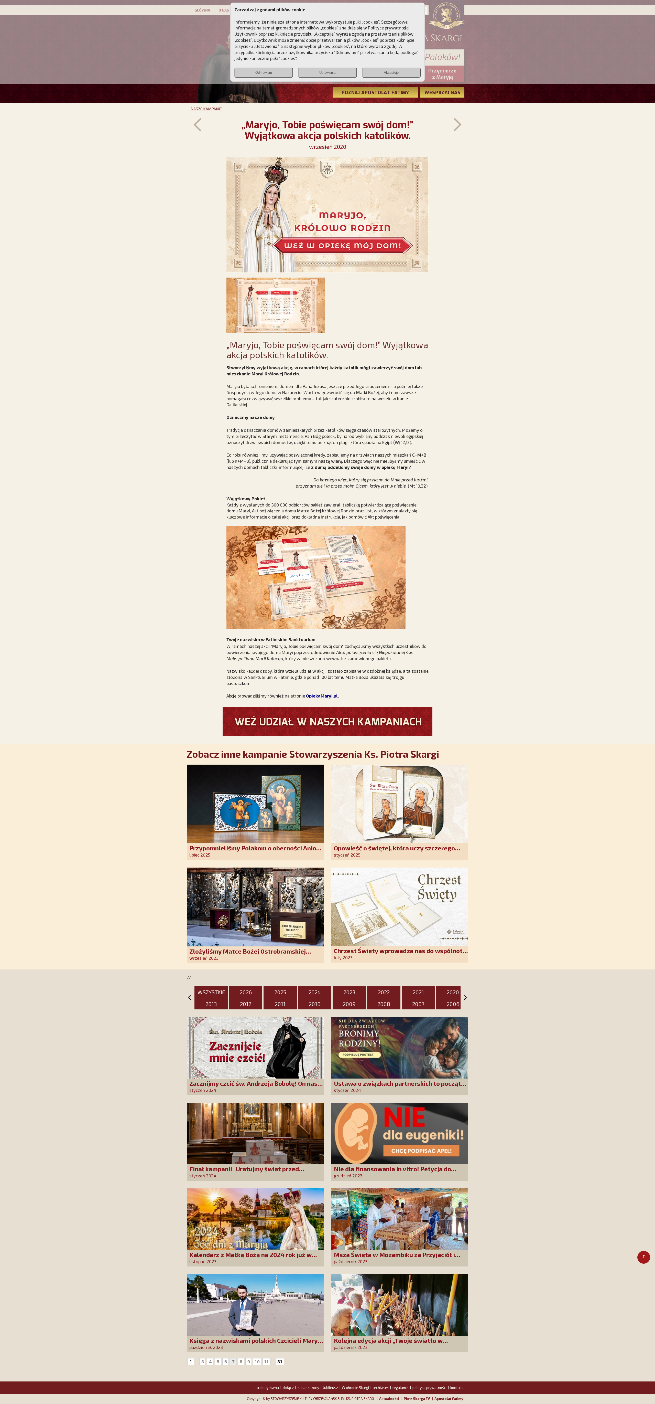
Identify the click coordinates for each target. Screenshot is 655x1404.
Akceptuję (391, 73)
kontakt (456, 1387)
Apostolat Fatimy (448, 1399)
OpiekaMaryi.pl (322, 695)
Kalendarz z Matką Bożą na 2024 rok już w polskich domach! (250, 1258)
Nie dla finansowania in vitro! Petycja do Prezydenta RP (392, 1172)
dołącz (288, 1387)
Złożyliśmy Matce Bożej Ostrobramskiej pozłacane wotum (247, 954)
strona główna (267, 1387)
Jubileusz (330, 1387)
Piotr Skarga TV (417, 1399)
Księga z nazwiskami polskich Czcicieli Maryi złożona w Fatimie (254, 1344)
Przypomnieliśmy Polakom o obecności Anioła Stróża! (255, 851)
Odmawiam (263, 73)
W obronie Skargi (355, 1387)
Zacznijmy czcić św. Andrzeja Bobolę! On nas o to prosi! (255, 1087)
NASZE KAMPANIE (206, 109)
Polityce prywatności (388, 27)
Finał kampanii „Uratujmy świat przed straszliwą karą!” (244, 1172)
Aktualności (389, 1399)
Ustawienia (327, 73)
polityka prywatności (429, 1387)
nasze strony (308, 1387)
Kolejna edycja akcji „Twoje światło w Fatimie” (388, 1344)
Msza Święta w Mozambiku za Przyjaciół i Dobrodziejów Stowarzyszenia (394, 1258)
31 (279, 1361)
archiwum (381, 1387)
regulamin (400, 1387)
